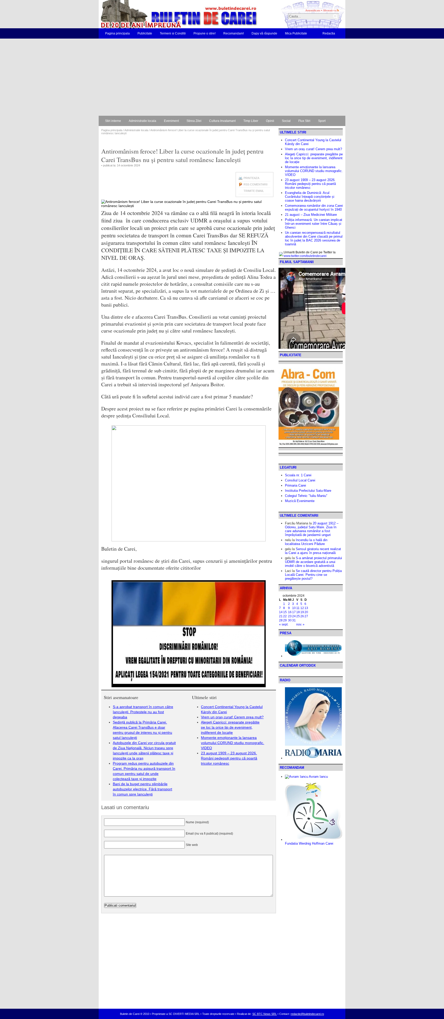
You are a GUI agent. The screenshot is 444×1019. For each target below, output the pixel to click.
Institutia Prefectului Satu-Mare (308, 491)
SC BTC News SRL (264, 1013)
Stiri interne (113, 121)
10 (294, 608)
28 (281, 620)
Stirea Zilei (194, 121)
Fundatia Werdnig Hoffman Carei (309, 843)
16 (290, 612)
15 (285, 612)
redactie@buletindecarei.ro (307, 1013)
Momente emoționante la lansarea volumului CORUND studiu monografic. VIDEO (232, 743)
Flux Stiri (304, 121)
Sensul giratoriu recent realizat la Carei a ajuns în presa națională (313, 551)
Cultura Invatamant (222, 121)
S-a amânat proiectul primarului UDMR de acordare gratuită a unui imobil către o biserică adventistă (313, 562)
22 (285, 616)
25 (298, 616)
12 (302, 608)
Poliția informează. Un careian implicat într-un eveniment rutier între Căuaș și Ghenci (313, 223)
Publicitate (144, 33)
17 (294, 612)
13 (306, 608)
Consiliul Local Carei (300, 480)
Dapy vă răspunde (264, 33)
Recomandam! (233, 33)
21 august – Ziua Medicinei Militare (311, 215)
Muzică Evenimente (299, 501)
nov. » (300, 624)
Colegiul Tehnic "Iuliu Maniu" (306, 496)
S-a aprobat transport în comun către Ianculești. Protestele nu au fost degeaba (143, 712)
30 (290, 620)
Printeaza (251, 178)
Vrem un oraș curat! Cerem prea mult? (232, 717)
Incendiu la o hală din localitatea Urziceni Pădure (306, 542)
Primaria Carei (295, 485)
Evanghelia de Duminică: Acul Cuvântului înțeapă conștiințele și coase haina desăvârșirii (309, 196)
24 (294, 616)
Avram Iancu (318, 777)
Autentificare (312, 10)
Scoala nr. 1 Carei (298, 475)
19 (302, 612)
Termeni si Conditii (173, 33)
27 (306, 616)
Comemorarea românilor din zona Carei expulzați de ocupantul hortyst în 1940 (314, 207)
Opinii (270, 121)
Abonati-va (329, 10)
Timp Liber (250, 121)
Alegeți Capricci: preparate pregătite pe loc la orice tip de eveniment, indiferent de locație (230, 727)
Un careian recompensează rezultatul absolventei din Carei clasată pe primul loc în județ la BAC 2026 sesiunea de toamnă (314, 238)
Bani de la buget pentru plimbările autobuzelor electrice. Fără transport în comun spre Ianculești (142, 789)
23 (290, 616)
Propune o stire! (204, 33)
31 (294, 620)
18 (298, 612)
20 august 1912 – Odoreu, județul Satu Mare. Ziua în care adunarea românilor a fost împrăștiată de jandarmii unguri (311, 529)
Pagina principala (117, 33)
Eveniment (171, 121)
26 (302, 616)
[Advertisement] (222, 77)
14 (281, 612)
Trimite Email (254, 190)
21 (281, 616)
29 (285, 620)
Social (286, 121)
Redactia (328, 33)
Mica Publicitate (296, 33)
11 (298, 608)
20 (306, 612)
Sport (322, 121)
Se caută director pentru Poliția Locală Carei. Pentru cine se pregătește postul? (313, 574)
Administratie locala (142, 121)
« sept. (283, 624)
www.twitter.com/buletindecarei (305, 256)
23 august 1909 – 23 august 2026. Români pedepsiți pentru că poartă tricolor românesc (229, 758)
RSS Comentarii (255, 184)
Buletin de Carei (164, 14)
